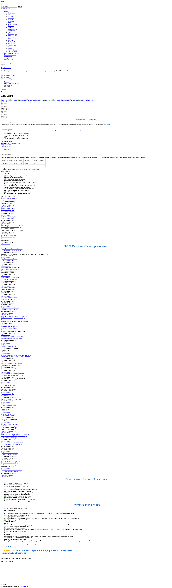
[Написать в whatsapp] (8, 75)
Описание (7, 149)
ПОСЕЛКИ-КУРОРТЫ (11, 83)
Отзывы (6, 151)
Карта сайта (24, 586)
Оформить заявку (6, 144)
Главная (6, 82)
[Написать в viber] (6, 77)
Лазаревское (8, 85)
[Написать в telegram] (7, 79)
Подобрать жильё (6, 68)
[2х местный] (5, 100)
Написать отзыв (5, 171)
